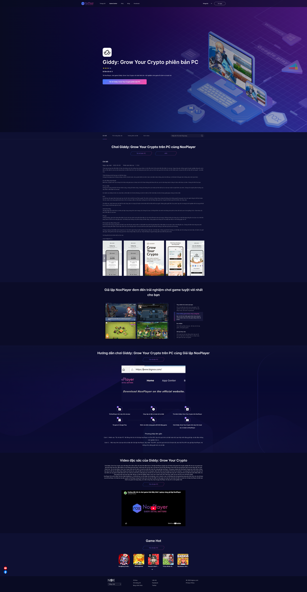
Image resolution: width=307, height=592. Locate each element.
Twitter (154, 585)
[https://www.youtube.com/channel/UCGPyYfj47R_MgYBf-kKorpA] (5, 568)
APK (166, 153)
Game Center (113, 3)
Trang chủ (103, 3)
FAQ (122, 3)
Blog (128, 3)
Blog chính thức (138, 585)
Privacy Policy (190, 583)
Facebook (137, 3)
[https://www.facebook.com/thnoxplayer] (5, 572)
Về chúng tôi (137, 583)
